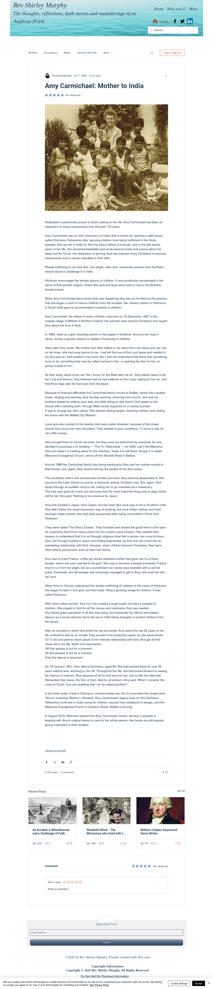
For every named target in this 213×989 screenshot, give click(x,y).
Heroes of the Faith (87, 52)
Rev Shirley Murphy (40, 5)
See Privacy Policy (99, 985)
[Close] (209, 983)
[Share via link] (71, 762)
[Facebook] (175, 21)
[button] (151, 53)
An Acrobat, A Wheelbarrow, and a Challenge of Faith (51, 831)
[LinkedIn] (190, 21)
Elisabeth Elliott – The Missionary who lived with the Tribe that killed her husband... (106, 831)
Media (67, 52)
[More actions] (166, 76)
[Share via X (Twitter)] (54, 762)
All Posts (32, 52)
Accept (198, 983)
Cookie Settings (179, 983)
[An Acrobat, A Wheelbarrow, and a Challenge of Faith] (52, 810)
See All (181, 791)
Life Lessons (50, 52)
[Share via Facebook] (46, 762)
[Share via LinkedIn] (62, 762)
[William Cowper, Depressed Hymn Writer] (160, 810)
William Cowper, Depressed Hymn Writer (158, 831)
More (106, 52)
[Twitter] (182, 21)
